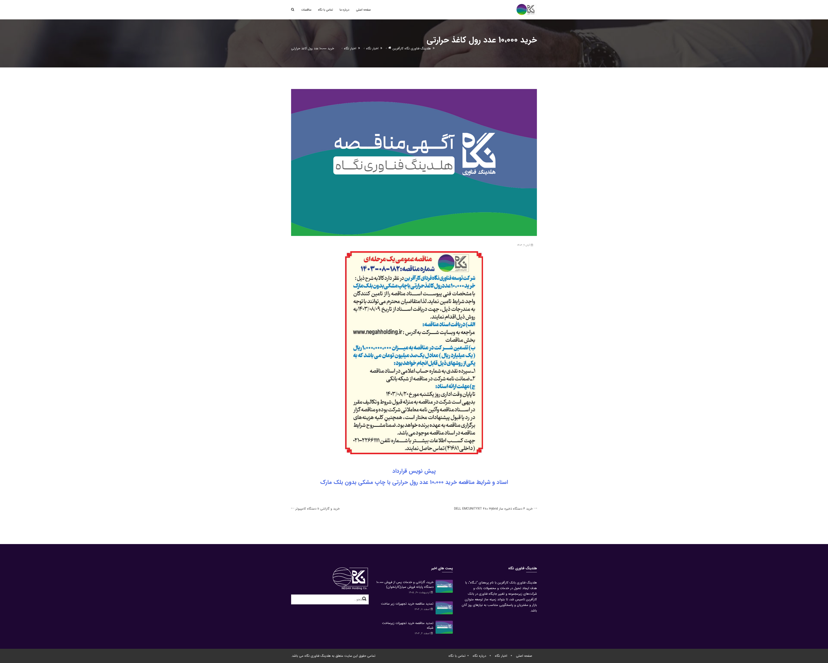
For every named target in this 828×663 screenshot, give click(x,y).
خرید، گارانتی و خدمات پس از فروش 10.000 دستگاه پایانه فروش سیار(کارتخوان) (404, 585)
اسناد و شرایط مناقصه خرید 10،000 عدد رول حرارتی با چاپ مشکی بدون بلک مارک (414, 482)
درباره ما (344, 9)
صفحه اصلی (363, 9)
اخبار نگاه (501, 655)
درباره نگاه (479, 655)
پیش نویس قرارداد (414, 471)
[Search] (364, 599)
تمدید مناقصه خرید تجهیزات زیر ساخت (407, 603)
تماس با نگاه (325, 9)
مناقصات (306, 9)
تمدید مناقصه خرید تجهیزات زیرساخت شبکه (407, 625)
